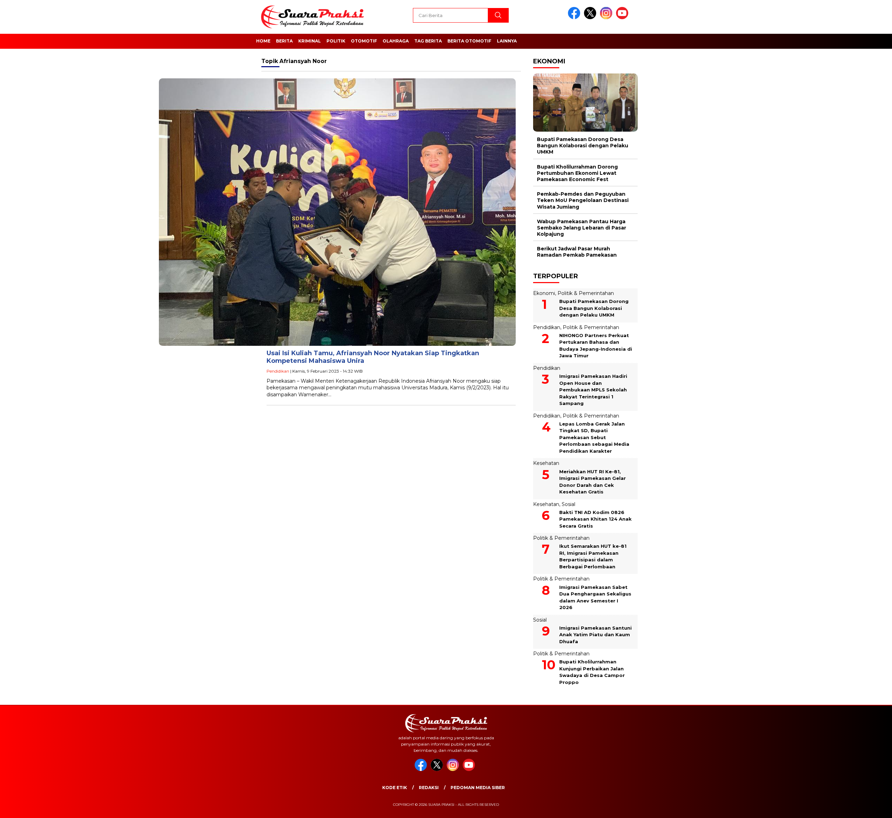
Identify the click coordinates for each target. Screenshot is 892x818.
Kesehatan (546, 463)
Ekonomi (544, 293)
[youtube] (623, 17)
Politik (335, 41)
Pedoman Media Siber (478, 787)
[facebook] (575, 17)
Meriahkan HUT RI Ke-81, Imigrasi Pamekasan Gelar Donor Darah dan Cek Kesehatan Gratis (592, 482)
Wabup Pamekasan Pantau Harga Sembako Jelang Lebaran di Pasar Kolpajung (581, 227)
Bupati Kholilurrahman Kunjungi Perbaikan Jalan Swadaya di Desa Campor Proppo (592, 672)
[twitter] (591, 17)
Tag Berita (428, 41)
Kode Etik (394, 787)
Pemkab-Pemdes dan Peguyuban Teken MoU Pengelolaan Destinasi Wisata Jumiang (583, 200)
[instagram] (607, 17)
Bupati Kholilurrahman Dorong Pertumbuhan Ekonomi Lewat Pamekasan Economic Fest (577, 173)
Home (263, 41)
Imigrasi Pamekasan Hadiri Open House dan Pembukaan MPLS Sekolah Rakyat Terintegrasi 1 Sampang (593, 389)
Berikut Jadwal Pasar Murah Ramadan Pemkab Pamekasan (577, 252)
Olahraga (396, 41)
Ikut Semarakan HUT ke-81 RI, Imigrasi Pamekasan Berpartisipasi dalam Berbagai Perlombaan (592, 556)
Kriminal (309, 41)
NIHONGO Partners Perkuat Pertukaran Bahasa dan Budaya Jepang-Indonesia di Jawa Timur (595, 346)
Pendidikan (278, 371)
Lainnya (507, 41)
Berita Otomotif (469, 41)
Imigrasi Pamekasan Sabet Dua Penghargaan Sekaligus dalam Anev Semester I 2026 (595, 597)
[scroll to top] (859, 807)
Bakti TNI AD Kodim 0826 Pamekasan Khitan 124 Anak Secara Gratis (595, 519)
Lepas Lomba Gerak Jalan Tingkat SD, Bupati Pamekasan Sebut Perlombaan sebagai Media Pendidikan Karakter (594, 437)
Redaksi (429, 787)
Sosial (568, 504)
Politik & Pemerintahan (586, 293)
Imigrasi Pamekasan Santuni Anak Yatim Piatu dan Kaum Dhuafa (595, 634)
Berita (284, 41)
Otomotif (364, 41)
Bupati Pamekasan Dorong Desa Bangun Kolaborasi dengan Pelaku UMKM (582, 145)
